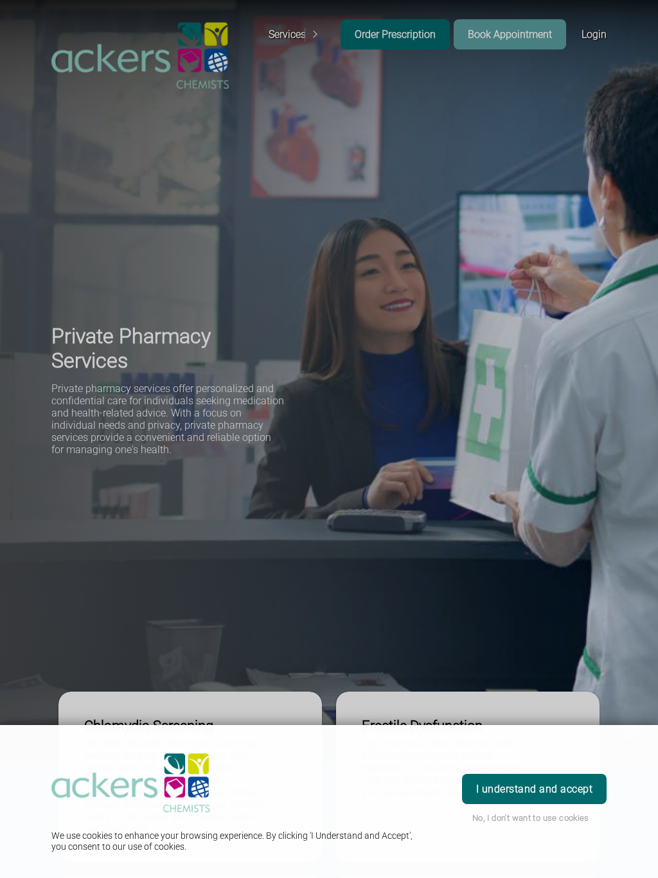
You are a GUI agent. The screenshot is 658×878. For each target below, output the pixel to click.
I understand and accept (534, 789)
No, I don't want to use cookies (530, 818)
